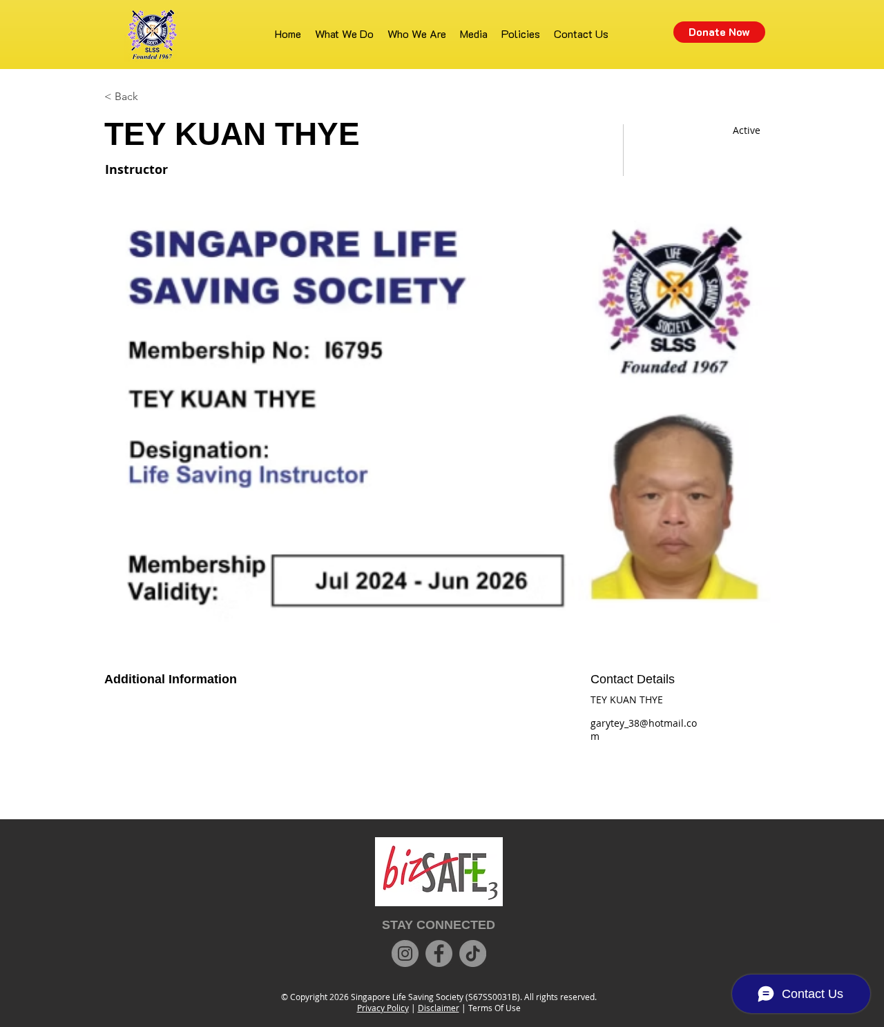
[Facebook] (438, 953)
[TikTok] (472, 953)
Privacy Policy (383, 1007)
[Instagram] (405, 953)
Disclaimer (438, 1007)
